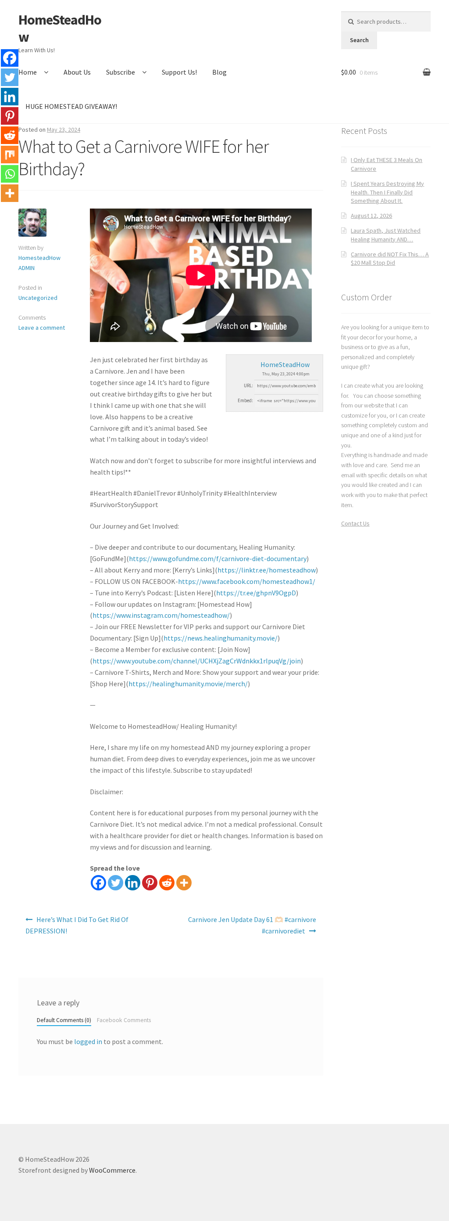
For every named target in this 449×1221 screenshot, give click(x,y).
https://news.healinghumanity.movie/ (221, 638)
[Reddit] (167, 882)
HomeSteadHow (59, 28)
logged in (88, 1041)
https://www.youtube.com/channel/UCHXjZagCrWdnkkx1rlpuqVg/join (197, 660)
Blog (219, 72)
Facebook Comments (124, 1020)
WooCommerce (112, 1170)
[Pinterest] (149, 882)
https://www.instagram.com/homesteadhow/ (161, 615)
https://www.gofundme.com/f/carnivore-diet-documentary (217, 558)
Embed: (245, 400)
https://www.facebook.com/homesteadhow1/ (246, 581)
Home (27, 72)
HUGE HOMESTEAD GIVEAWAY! (71, 106)
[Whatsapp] (9, 174)
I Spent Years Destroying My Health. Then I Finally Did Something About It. (387, 192)
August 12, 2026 (371, 216)
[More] (184, 882)
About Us (77, 72)
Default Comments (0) (64, 1020)
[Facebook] (98, 882)
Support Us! (179, 72)
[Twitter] (115, 882)
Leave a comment (41, 327)
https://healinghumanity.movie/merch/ (188, 683)
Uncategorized (37, 298)
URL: (248, 385)
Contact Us (355, 523)
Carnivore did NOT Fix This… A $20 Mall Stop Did (390, 258)
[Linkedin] (132, 882)
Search (359, 40)
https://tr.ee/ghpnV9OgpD (256, 592)
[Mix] (9, 154)
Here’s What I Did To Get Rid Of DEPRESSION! (76, 925)
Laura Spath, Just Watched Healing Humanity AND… (385, 235)
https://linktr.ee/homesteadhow (266, 569)
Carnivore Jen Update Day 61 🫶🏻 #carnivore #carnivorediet (252, 925)
